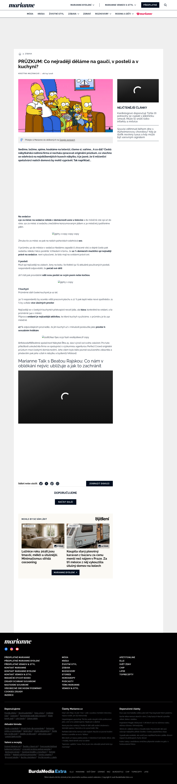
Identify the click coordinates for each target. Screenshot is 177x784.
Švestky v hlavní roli (30, 746)
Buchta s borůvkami (28, 757)
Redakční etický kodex (17, 678)
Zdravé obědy (32, 718)
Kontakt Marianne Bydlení (20, 671)
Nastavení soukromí (16, 685)
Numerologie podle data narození (33, 716)
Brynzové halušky (12, 757)
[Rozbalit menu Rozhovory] (110, 14)
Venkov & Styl (70, 688)
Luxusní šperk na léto (13, 736)
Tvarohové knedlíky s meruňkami (34, 752)
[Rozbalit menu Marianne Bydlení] (93, 5)
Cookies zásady (13, 692)
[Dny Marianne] (144, 13)
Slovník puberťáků (25, 713)
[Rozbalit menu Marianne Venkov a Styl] (134, 5)
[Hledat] (165, 5)
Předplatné (150, 5)
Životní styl (56, 14)
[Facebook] (6, 649)
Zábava (72, 14)
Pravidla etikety (10, 713)
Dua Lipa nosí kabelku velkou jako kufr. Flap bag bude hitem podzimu (145, 713)
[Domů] (24, 5)
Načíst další (65, 502)
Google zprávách (67, 140)
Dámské (101, 772)
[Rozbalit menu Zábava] (77, 14)
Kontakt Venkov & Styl (18, 674)
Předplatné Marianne (17, 657)
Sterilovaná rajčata (12, 752)
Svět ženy (125, 664)
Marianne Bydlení (81, 5)
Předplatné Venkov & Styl (19, 664)
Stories (66, 674)
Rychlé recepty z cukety (47, 757)
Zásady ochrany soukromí (20, 681)
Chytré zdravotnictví (42, 731)
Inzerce (9, 695)
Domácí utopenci (45, 755)
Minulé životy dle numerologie (32, 728)
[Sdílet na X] (46, 483)
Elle (121, 661)
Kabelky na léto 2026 (28, 734)
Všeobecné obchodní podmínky (23, 688)
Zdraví (87, 14)
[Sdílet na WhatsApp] (57, 483)
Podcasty (68, 681)
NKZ (108, 772)
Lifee (122, 671)
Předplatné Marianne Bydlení (22, 661)
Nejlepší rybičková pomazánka (24, 755)
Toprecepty (126, 674)
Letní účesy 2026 (44, 734)
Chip (122, 668)
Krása (41, 14)
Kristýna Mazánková (29, 74)
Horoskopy (68, 678)
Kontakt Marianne (15, 668)
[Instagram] (11, 649)
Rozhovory (102, 14)
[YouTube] (17, 649)
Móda (30, 14)
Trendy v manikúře (11, 728)
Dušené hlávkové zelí (12, 746)
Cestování (14, 716)
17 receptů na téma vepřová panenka (36, 749)
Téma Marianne (71, 685)
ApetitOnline (127, 657)
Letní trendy (20, 718)
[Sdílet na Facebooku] (41, 483)
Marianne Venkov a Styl (119, 5)
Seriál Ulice (27, 731)
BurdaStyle (118, 772)
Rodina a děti (123, 14)
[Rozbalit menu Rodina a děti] (132, 14)
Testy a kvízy (39, 713)
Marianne (80, 772)
